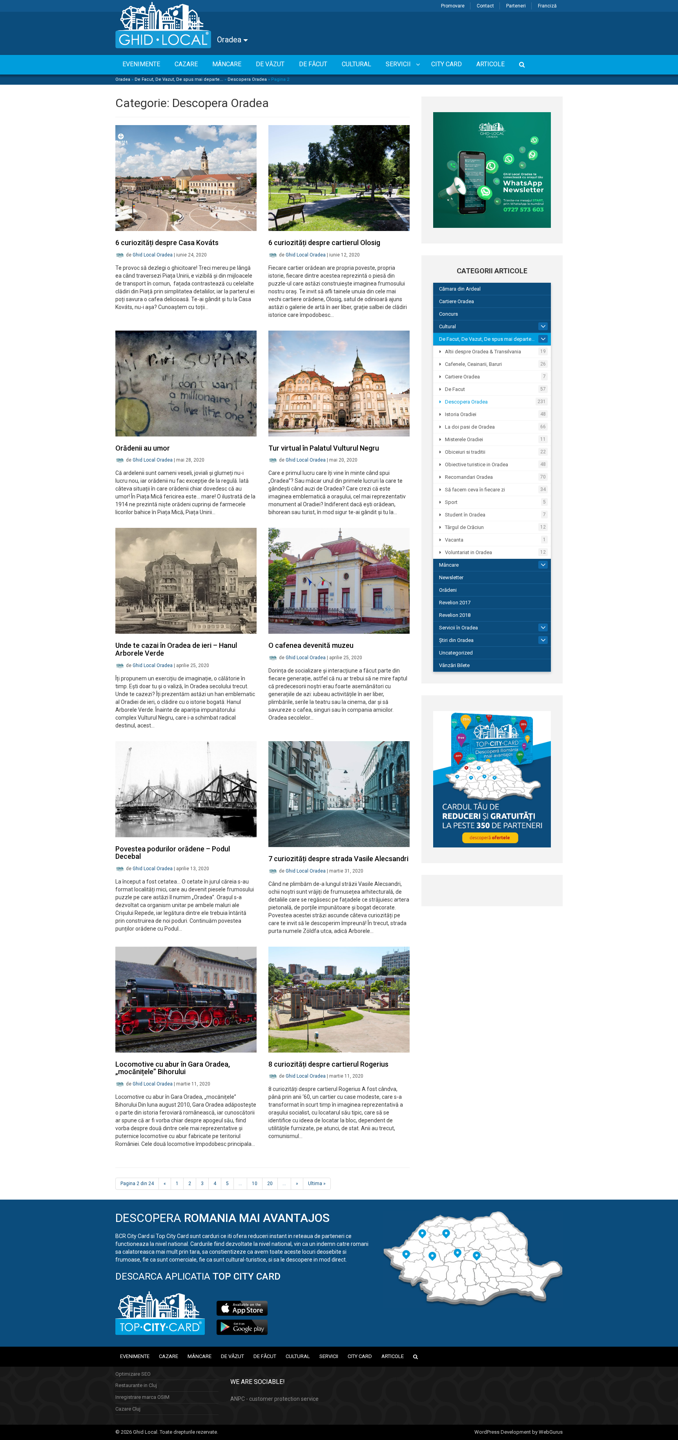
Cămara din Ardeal (460, 289)
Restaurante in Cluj (136, 1385)
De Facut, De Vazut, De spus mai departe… (487, 339)
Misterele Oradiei (464, 439)
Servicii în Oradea (458, 628)
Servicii (328, 1356)
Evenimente (134, 1356)
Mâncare (449, 565)
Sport (451, 502)
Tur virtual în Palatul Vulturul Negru (323, 448)
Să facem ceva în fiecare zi (475, 490)
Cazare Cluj (127, 1409)
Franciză (547, 6)
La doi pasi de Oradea (470, 427)
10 (254, 1183)
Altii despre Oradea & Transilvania (483, 352)
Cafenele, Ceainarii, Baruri (473, 364)
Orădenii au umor (142, 448)
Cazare (168, 1356)
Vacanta (454, 540)
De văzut (232, 1356)
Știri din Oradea (456, 640)
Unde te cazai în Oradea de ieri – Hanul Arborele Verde (176, 649)
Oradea (230, 39)
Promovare (453, 6)
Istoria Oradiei (460, 414)
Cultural (447, 326)
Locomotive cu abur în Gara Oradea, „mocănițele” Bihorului (172, 1068)
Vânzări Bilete (454, 665)
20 (270, 1183)
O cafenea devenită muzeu (311, 645)
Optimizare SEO (133, 1374)
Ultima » (317, 1183)
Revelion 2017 (454, 602)
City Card (360, 1356)
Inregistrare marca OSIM (142, 1397)
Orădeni (448, 590)
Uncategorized (456, 653)
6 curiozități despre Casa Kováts (167, 242)
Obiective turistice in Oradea (476, 464)
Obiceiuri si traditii (465, 452)
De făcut (264, 1356)
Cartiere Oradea (456, 301)
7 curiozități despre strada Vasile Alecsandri (338, 859)
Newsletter (451, 577)
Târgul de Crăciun (464, 527)
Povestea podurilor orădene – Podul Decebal (172, 853)
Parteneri (516, 6)
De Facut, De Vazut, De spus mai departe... (179, 79)
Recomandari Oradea (469, 477)
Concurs (448, 314)
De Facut (455, 389)
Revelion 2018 (454, 615)
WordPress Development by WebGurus (518, 1432)
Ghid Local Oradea (153, 255)
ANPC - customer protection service (274, 1399)
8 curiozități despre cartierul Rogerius (328, 1064)
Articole (392, 1356)
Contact (485, 6)
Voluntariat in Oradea (468, 552)
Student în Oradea (465, 515)
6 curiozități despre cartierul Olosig (324, 242)
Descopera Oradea (247, 79)
